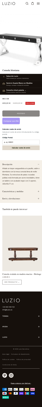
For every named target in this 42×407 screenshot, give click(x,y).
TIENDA (5, 316)
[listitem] (21, 91)
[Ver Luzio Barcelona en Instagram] (11, 375)
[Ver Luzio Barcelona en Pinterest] (4, 375)
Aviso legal (5, 354)
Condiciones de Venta (9, 365)
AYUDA (5, 326)
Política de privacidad (23, 359)
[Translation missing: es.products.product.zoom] (38, 63)
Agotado (21, 113)
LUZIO (4, 337)
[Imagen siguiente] (38, 40)
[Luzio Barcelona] (8, 3)
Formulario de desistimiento (20, 354)
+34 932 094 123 (8, 307)
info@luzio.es (7, 310)
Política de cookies (8, 359)
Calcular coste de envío (21, 148)
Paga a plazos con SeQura (21, 383)
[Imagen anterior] (3, 40)
